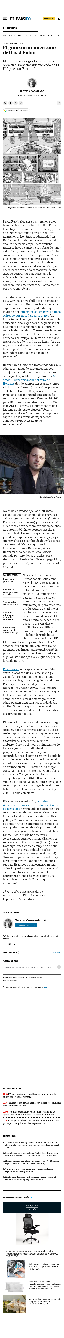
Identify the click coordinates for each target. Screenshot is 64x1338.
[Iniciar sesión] (58, 18)
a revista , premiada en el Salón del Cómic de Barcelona (31, 805)
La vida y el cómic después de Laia (11, 592)
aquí (45, 987)
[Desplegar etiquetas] (59, 967)
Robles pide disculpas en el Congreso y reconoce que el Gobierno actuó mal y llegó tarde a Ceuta (30, 1178)
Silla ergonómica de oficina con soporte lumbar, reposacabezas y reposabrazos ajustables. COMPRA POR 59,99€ (32, 1253)
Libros (28, 36)
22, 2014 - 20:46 (36, 95)
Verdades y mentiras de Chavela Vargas (11, 630)
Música (12, 36)
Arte (35, 36)
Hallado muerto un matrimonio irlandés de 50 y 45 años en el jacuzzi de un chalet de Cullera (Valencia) (32, 1162)
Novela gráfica (22, 967)
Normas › (57, 952)
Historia (50, 36)
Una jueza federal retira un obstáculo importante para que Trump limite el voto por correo (31, 1122)
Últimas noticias (12, 1089)
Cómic (48, 967)
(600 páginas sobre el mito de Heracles (29, 379)
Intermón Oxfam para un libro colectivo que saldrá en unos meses (32, 313)
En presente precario (9, 580)
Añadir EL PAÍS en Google (18, 111)
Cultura (10, 28)
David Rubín (11, 669)
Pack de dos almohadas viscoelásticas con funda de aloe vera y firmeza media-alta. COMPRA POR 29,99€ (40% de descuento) (45, 1285)
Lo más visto (9, 1136)
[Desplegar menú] (5, 18)
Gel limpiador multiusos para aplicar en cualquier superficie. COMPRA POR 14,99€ (44, 1266)
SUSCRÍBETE (49, 19)
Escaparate (32, 1207)
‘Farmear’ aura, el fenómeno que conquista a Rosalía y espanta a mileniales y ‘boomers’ (30, 1170)
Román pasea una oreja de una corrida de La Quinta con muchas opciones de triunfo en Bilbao (29, 1113)
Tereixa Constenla (32, 91)
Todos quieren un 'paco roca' (11, 603)
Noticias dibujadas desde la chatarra (8, 616)
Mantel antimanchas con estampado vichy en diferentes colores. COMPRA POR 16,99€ (45, 1301)
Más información (9, 981)
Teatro (20, 36)
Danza (42, 36)
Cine (5, 36)
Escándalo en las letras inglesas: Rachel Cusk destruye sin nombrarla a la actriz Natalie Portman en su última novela (32, 1154)
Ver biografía (23, 925)
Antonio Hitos (37, 967)
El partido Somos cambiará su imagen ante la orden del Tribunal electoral (29, 1095)
